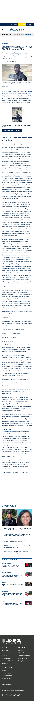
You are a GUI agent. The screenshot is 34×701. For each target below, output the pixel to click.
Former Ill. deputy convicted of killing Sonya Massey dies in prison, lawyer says (17, 535)
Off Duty (4, 582)
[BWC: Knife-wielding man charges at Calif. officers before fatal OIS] (28, 603)
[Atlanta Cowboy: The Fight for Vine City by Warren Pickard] (17, 114)
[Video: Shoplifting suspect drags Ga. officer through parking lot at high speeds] (28, 593)
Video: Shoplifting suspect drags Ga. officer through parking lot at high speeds (12, 594)
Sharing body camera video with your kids (12, 584)
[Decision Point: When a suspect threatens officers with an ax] (28, 565)
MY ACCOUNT (22, 24)
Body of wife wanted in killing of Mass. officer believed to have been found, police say (17, 529)
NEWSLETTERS (14, 24)
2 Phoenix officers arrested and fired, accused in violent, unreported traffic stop (17, 540)
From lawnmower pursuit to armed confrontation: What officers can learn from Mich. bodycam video (12, 575)
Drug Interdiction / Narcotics (10, 472)
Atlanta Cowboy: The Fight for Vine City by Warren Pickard (16, 126)
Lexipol (12, 690)
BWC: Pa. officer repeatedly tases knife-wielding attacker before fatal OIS (18, 546)
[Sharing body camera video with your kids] (28, 584)
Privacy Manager (6, 684)
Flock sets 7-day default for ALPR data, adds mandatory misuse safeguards (16, 552)
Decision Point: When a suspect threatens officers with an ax (10, 565)
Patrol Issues (5, 43)
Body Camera (5, 591)
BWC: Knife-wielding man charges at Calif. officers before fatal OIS (12, 604)
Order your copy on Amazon (12, 130)
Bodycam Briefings (6, 563)
